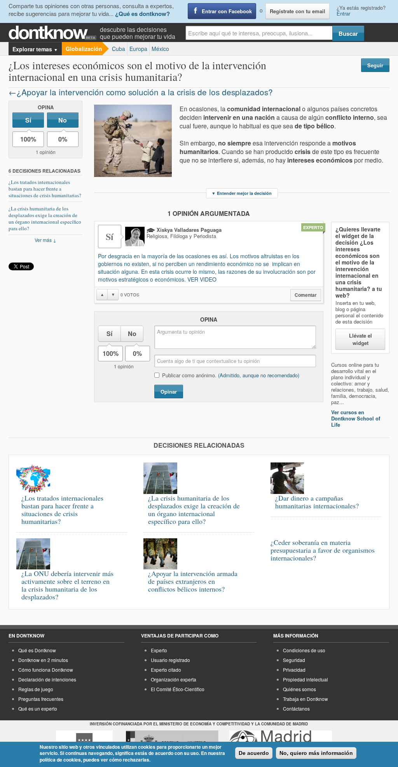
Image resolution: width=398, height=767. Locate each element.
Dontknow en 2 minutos (43, 660)
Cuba (118, 49)
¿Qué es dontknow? (142, 13)
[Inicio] (54, 33)
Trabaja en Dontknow (305, 698)
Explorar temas (35, 49)
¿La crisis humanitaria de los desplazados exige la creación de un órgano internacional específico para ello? (45, 218)
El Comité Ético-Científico (177, 689)
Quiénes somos (299, 689)
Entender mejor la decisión (241, 193)
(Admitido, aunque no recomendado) (258, 375)
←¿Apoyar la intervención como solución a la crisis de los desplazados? (141, 92)
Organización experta (173, 679)
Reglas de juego (35, 689)
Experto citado (166, 669)
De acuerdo (254, 753)
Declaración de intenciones (47, 679)
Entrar (343, 13)
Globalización (84, 49)
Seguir (375, 65)
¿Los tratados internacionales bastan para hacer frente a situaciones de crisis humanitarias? (45, 189)
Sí (28, 120)
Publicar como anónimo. (230, 375)
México (160, 49)
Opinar (169, 391)
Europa (138, 49)
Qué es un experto (37, 708)
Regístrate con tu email (297, 11)
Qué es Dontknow (37, 650)
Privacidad (294, 669)
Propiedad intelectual (305, 679)
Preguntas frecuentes (40, 698)
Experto (159, 650)
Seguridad (294, 660)
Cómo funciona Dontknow (45, 669)
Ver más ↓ (45, 239)
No (62, 120)
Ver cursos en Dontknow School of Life (355, 418)
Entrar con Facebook (227, 11)
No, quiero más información (316, 753)
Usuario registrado (170, 660)
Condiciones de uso (304, 650)
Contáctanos (296, 708)
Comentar (306, 295)
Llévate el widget (360, 339)
